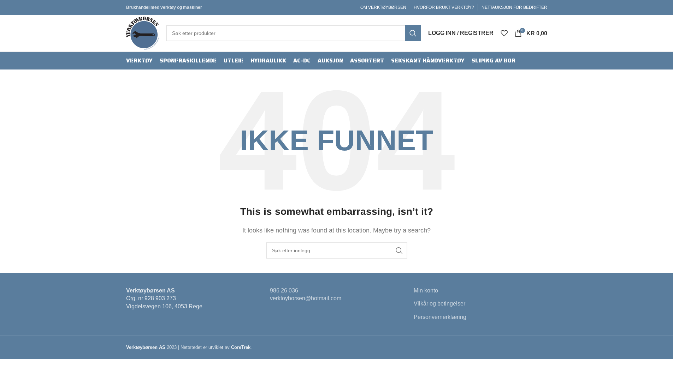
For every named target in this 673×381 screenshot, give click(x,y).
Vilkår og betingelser (439, 304)
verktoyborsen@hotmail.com (305, 298)
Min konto (426, 291)
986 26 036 (284, 291)
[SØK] (413, 33)
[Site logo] (142, 33)
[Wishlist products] (504, 33)
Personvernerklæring (440, 317)
